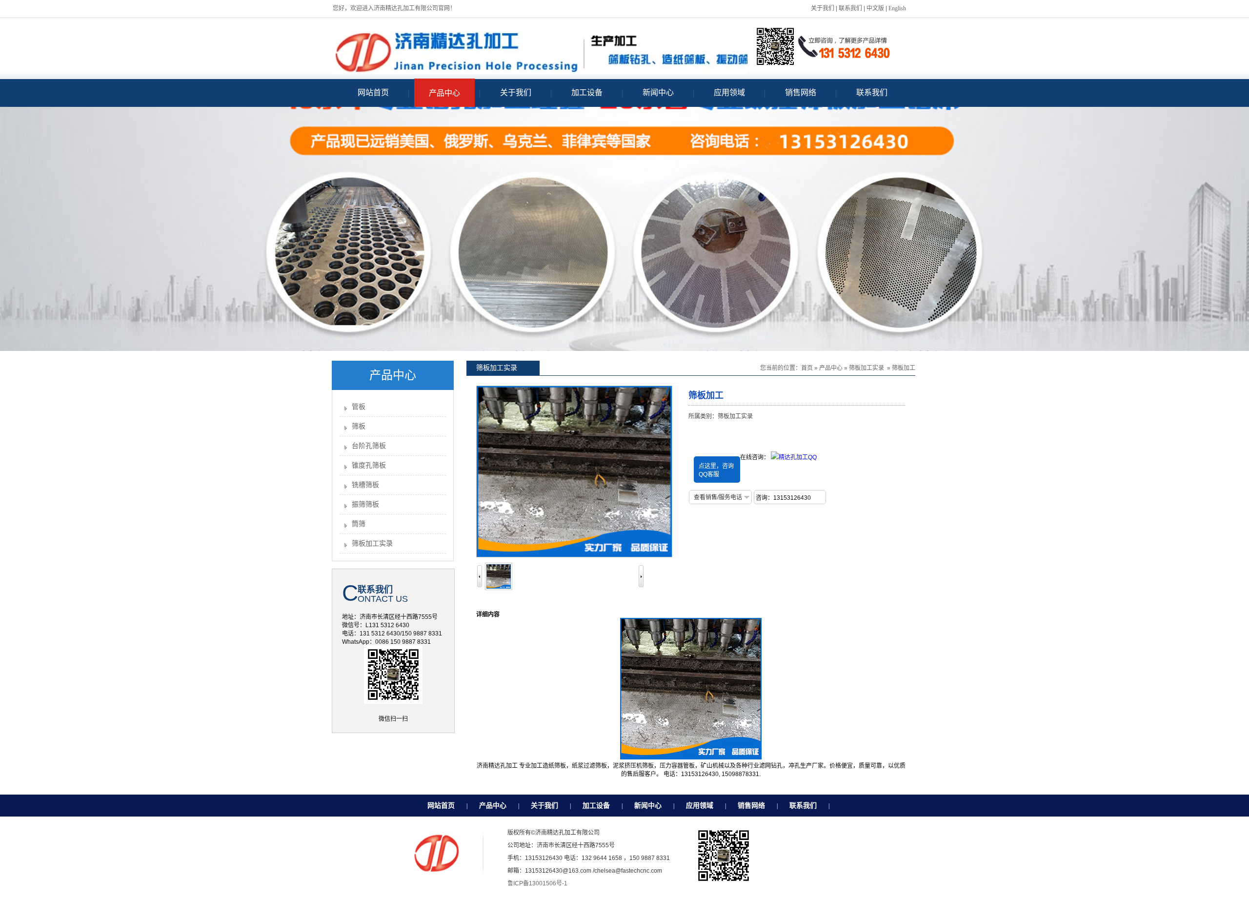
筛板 (358, 426)
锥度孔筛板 (369, 465)
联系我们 (850, 8)
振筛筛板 (365, 504)
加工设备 (596, 805)
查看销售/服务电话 (718, 497)
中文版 (875, 8)
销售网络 (751, 805)
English (897, 8)
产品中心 (831, 368)
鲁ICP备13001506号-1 (537, 883)
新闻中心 (648, 805)
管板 (358, 406)
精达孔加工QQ (798, 457)
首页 (807, 368)
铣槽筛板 (365, 485)
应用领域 (699, 805)
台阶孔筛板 (369, 446)
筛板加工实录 (372, 543)
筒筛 (358, 524)
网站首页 (441, 805)
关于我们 (822, 8)
